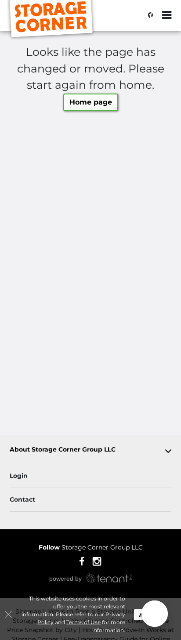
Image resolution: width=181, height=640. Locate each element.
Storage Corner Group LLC (91, 547)
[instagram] (97, 561)
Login (19, 476)
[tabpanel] (90, 451)
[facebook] (82, 561)
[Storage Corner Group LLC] (51, 20)
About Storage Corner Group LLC (63, 449)
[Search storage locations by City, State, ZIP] (148, 15)
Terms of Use (83, 622)
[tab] (90, 451)
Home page (90, 102)
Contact (22, 499)
